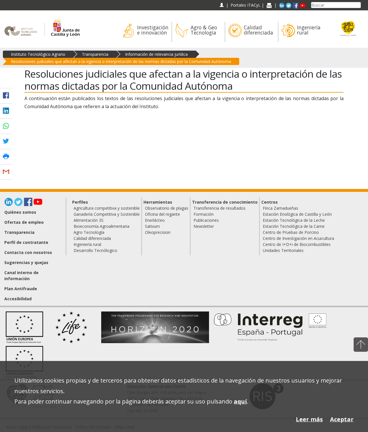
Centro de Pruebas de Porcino (291, 232)
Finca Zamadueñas (280, 208)
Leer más (309, 419)
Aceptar (342, 419)
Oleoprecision (157, 232)
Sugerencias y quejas (26, 262)
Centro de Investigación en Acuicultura (298, 238)
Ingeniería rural (87, 244)
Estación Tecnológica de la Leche (294, 220)
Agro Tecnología (89, 232)
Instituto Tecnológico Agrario (38, 54)
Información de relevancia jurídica (156, 54)
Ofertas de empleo (24, 222)
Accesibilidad (18, 298)
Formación (203, 214)
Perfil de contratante (26, 242)
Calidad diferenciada (92, 238)
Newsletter (203, 226)
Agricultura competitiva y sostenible (107, 208)
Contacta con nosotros (28, 252)
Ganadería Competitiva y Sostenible (107, 214)
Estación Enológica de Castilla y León (297, 214)
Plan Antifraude (20, 288)
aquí (240, 401)
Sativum (152, 226)
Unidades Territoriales (283, 250)
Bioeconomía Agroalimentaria (101, 226)
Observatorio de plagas (166, 208)
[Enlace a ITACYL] (22, 25)
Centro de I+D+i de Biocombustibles (297, 244)
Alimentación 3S (88, 220)
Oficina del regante (162, 214)
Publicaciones (206, 220)
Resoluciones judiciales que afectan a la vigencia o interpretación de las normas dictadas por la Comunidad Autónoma (121, 61)
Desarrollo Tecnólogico (95, 250)
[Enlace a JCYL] (65, 25)
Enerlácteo (155, 220)
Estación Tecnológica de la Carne (294, 226)
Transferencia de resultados (219, 208)
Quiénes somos (20, 212)
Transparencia (95, 54)
